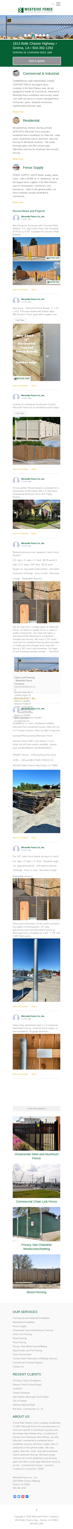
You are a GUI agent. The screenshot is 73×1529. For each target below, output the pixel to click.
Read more (18, 111)
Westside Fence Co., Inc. (33, 216)
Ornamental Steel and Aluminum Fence (37, 1156)
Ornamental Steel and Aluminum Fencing (33, 1330)
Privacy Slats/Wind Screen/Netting (30, 1346)
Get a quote (37, 61)
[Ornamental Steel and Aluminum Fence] (36, 1133)
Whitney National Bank (24, 1405)
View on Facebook (21, 290)
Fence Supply (19, 1326)
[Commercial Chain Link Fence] (36, 1181)
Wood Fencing (36, 1292)
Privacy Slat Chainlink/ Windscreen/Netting (36, 1246)
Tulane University (21, 1393)
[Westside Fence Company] (36, 8)
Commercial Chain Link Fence (36, 1201)
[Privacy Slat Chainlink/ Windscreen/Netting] (36, 1224)
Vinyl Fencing (19, 1342)
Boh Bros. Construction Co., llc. (28, 1409)
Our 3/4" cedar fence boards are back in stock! (36, 856)
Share (33, 290)
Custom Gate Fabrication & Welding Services (35, 1358)
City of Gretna (19, 1400)
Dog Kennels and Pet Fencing (27, 1350)
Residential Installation (24, 1322)
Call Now (19, 320)
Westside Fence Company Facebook (36, 1510)
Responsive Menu (58, 4)
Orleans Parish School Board (27, 1384)
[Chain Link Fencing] (36, 16)
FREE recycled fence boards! (27, 717)
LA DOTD (17, 1388)
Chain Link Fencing (22, 1334)
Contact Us (18, 1366)
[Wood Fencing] (36, 1271)
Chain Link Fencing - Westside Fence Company (24, 680)
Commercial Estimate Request (28, 1362)
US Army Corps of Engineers (27, 1380)
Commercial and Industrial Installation (31, 1318)
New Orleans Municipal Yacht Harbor (31, 1397)
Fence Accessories (22, 1354)
